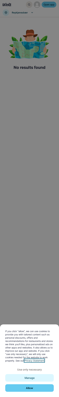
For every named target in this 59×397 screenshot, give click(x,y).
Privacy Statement (34, 360)
